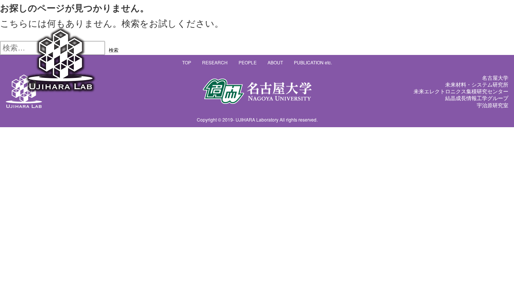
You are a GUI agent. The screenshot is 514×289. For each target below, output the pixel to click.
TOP (186, 62)
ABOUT (275, 62)
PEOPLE (248, 62)
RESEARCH (215, 62)
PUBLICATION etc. (313, 62)
